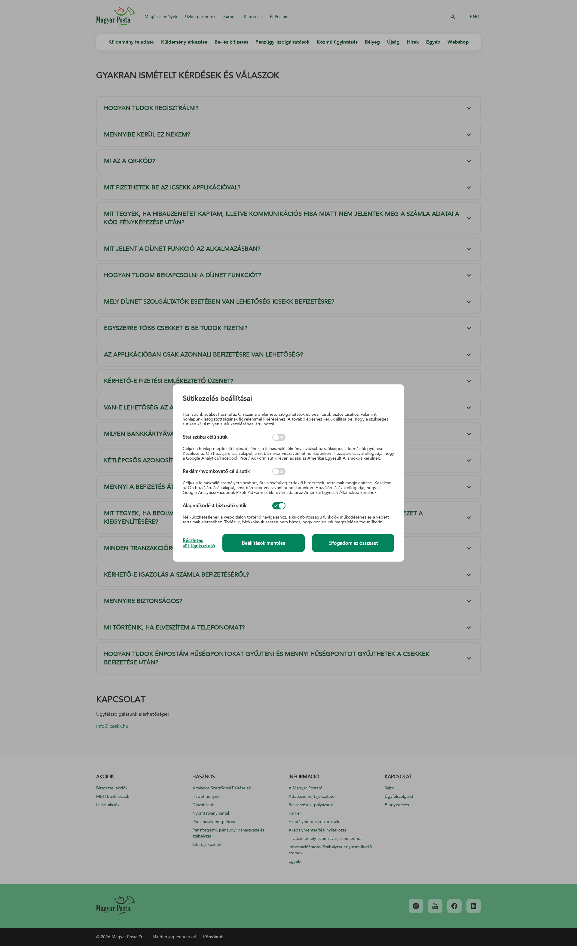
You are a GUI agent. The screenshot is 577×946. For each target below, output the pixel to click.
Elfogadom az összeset (353, 543)
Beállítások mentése (263, 543)
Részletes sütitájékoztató (199, 542)
